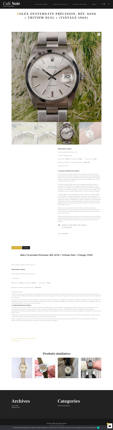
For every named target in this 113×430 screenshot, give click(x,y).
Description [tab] (17, 247)
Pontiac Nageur (22, 362)
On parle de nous (16, 340)
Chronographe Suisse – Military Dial (91, 363)
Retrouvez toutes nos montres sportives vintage (24, 338)
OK (98, 427)
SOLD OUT (65, 233)
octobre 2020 (15, 405)
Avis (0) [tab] (26, 247)
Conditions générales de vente (56, 425)
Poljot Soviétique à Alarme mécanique (45, 363)
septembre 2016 (16, 407)
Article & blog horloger (64, 405)
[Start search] (71, 193)
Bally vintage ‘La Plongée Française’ (68, 363)
